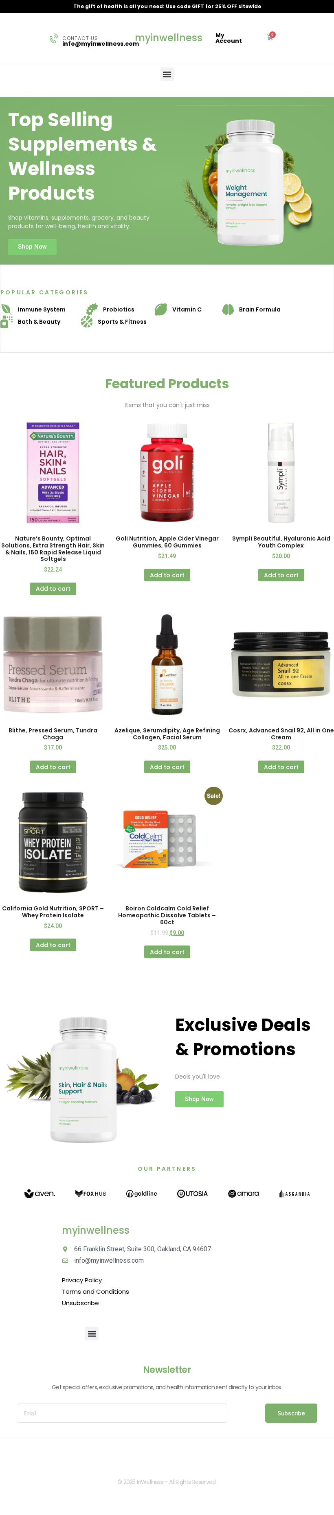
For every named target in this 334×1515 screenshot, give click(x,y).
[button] (167, 74)
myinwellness (168, 37)
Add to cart (53, 589)
